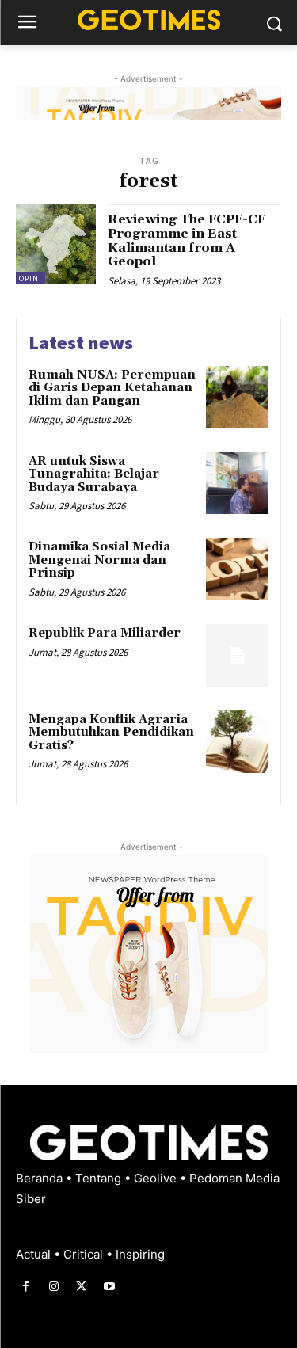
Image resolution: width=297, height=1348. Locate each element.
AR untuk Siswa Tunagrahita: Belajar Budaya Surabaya (94, 474)
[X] (81, 1287)
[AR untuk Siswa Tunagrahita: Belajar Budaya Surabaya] (237, 483)
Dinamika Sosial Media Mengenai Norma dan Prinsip (99, 560)
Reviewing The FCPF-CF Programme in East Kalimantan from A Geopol (186, 240)
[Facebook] (26, 1287)
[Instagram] (53, 1287)
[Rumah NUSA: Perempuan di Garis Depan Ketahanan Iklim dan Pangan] (237, 397)
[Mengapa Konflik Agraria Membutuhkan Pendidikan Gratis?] (237, 741)
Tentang (99, 1178)
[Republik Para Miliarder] (237, 655)
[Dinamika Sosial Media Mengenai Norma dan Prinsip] (237, 569)
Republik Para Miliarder (105, 633)
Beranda (41, 1178)
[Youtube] (110, 1287)
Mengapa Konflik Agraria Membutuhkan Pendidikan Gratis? (111, 732)
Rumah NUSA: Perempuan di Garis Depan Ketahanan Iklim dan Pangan (112, 388)
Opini (30, 278)
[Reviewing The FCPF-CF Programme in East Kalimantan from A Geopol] (56, 244)
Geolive (157, 1178)
